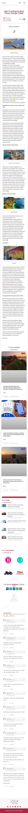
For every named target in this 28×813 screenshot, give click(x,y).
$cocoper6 (9, 748)
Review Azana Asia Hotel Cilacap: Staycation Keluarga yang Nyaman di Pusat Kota (13, 481)
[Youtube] (18, 807)
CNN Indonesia (14, 212)
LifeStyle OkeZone (14, 53)
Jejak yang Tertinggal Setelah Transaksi (17, 521)
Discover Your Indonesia (14, 163)
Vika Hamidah (10, 732)
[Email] (20, 807)
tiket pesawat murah (15, 324)
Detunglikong (10, 637)
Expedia (14, 263)
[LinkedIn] (8, 807)
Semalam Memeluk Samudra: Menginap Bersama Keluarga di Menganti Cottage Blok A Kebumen (12, 388)
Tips (6, 20)
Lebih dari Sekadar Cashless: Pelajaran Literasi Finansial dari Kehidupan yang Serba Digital (13, 434)
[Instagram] (10, 807)
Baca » (4, 392)
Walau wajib (6, 284)
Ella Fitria (9, 651)
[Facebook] (13, 807)
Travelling (9, 20)
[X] (15, 807)
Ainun (8, 620)
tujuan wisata (10, 180)
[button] (20, 3)
